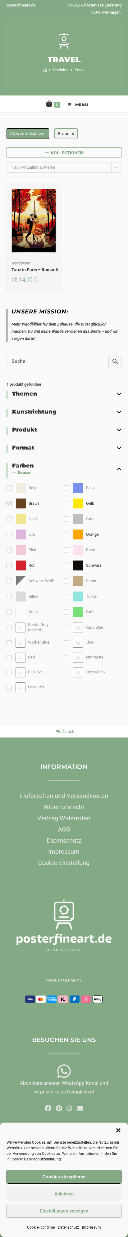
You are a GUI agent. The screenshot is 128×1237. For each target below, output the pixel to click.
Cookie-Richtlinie (41, 1227)
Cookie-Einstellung (63, 863)
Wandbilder (20, 263)
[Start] (45, 70)
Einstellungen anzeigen (64, 1211)
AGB (64, 829)
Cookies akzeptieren (64, 1177)
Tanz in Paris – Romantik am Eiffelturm (50, 269)
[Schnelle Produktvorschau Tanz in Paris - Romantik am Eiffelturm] (59, 193)
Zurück (68, 731)
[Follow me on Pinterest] (59, 1108)
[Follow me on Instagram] (69, 1108)
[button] (118, 1130)
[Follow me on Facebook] (48, 1108)
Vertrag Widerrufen (63, 818)
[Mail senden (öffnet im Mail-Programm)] (80, 1108)
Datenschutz (68, 1227)
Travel (80, 70)
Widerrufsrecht (64, 807)
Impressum (91, 1227)
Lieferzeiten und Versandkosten (64, 796)
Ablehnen (64, 1194)
